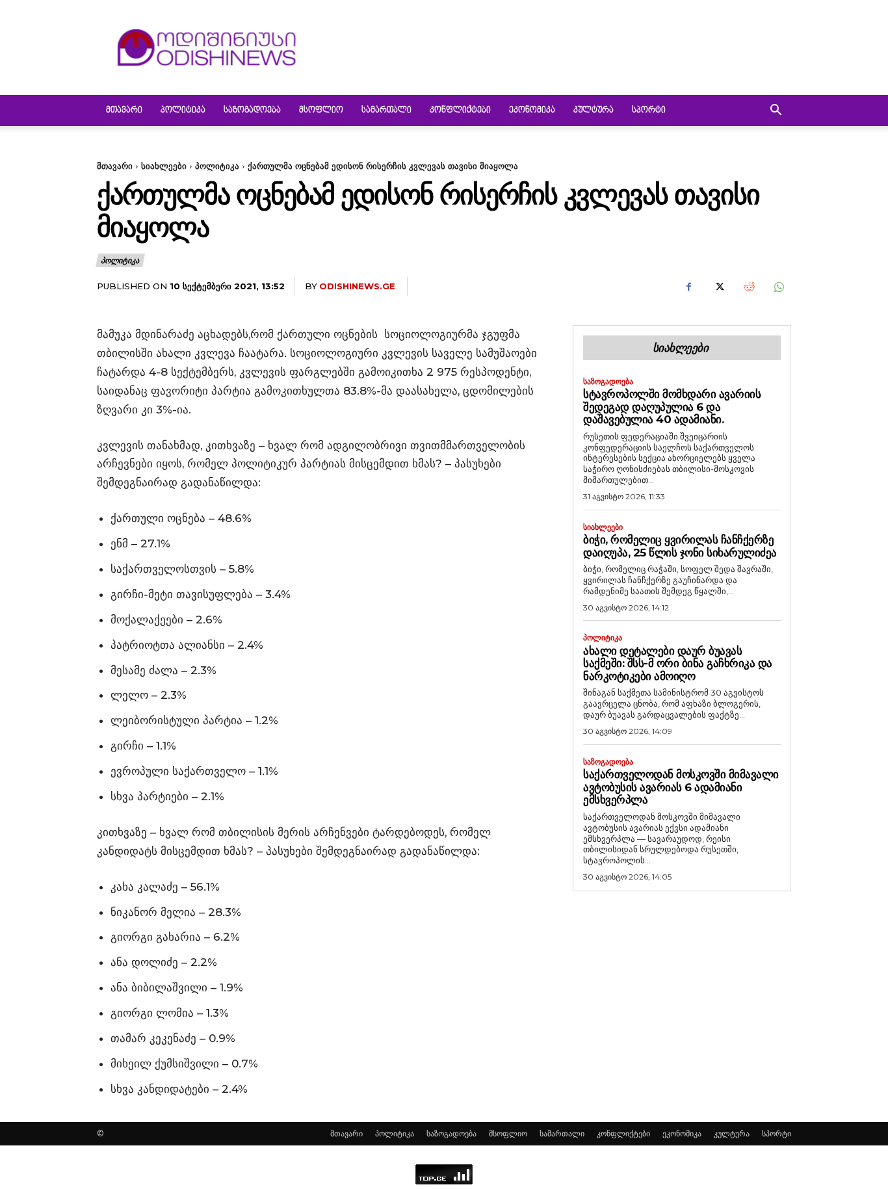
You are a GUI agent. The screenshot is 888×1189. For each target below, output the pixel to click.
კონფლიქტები (460, 110)
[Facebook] (688, 287)
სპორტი (649, 110)
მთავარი (124, 110)
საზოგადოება (252, 110)
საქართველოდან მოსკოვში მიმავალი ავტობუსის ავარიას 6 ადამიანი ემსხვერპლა (681, 787)
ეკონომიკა (532, 110)
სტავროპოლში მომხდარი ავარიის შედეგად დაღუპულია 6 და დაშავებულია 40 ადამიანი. (672, 406)
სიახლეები (164, 166)
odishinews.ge (357, 286)
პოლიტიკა (183, 110)
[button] (775, 111)
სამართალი (386, 110)
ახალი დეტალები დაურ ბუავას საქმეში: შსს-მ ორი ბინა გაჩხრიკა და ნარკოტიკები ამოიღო (677, 663)
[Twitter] (718, 287)
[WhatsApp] (778, 287)
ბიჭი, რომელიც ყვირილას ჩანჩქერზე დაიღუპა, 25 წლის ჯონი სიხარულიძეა (680, 546)
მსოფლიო (321, 110)
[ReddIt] (748, 287)
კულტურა (593, 110)
